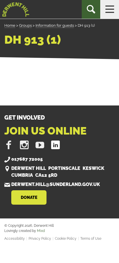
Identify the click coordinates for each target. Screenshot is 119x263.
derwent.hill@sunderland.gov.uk (55, 184)
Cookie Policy (66, 238)
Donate (29, 197)
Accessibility (14, 238)
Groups (25, 25)
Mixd (41, 231)
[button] (109, 9)
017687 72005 (27, 159)
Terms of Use (90, 238)
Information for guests (55, 25)
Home (9, 25)
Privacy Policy (40, 238)
